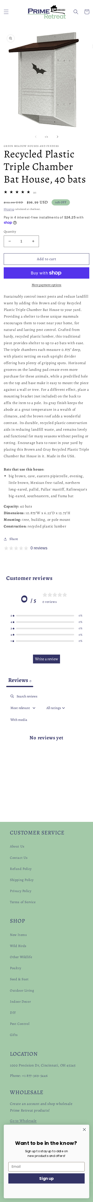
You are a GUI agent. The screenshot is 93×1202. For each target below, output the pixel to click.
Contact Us (19, 857)
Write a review (46, 659)
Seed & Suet (19, 979)
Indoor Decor (20, 1001)
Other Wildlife (21, 957)
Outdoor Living (22, 990)
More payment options (47, 285)
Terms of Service (23, 902)
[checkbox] (18, 720)
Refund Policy (21, 868)
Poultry (15, 968)
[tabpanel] (46, 741)
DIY (13, 1012)
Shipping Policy (22, 880)
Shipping (9, 209)
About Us (17, 846)
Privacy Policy (20, 891)
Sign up (46, 1178)
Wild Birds (18, 946)
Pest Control (19, 1023)
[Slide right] (57, 136)
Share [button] (13, 539)
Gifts (14, 1035)
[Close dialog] (84, 1129)
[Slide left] (35, 136)
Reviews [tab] (19, 680)
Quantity (10, 231)
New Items (18, 934)
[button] (6, 11)
